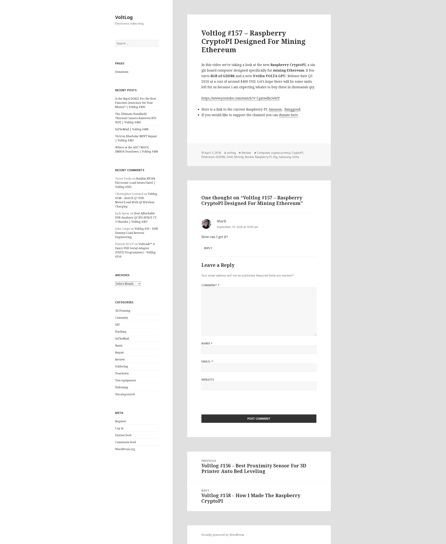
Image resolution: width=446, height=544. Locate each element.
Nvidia (249, 157)
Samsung (285, 157)
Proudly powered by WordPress (222, 535)
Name (207, 343)
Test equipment (125, 380)
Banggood (292, 109)
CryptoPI (297, 153)
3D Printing (122, 311)
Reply (208, 248)
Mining (239, 157)
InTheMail (122, 338)
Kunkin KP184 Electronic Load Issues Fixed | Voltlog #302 (135, 183)
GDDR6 (220, 157)
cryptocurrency (280, 153)
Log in (119, 428)
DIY (117, 325)
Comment (210, 285)
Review (120, 359)
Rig (275, 157)
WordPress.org (125, 449)
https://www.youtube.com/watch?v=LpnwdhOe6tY (240, 98)
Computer (263, 153)
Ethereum (207, 157)
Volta (295, 157)
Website (207, 380)
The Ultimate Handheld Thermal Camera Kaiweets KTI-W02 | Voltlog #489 (136, 118)
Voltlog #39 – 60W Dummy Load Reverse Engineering (136, 233)
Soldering (121, 366)
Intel (229, 157)
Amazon (275, 109)
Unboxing (121, 387)
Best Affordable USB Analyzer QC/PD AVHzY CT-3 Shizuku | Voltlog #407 (136, 217)
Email (207, 361)
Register (120, 421)
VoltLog (124, 17)
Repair (119, 352)
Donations (121, 72)
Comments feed (125, 442)
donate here (288, 115)
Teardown (122, 373)
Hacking (120, 331)
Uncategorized (125, 394)
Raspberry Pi (263, 157)
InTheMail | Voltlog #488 (131, 129)
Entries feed (123, 435)
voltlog (231, 153)
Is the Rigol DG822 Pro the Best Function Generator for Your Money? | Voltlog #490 (135, 103)
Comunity (121, 318)
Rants (118, 345)
